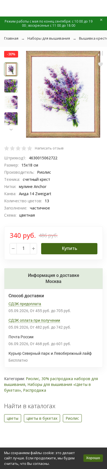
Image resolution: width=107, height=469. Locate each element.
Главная (11, 38)
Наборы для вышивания (48, 38)
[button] (11, 129)
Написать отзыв (49, 148)
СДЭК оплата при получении (34, 320)
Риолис (32, 378)
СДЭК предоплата (25, 304)
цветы (12, 418)
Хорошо (93, 457)
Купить (69, 248)
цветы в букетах (42, 418)
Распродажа (34, 390)
